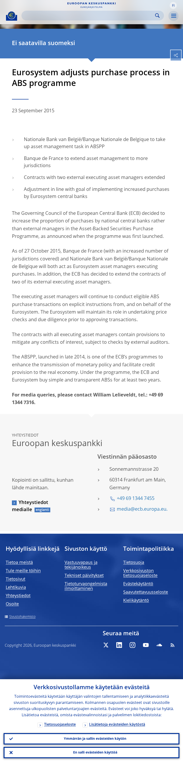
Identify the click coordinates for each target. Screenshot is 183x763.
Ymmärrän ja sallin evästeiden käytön (95, 738)
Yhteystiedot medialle (30, 506)
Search (157, 15)
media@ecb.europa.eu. (142, 509)
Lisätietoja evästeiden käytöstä (117, 725)
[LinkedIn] (119, 645)
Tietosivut (15, 579)
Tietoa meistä (19, 562)
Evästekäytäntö (138, 584)
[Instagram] (132, 645)
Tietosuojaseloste (60, 725)
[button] (173, 5)
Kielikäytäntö (136, 600)
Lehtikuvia (16, 587)
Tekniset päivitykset (84, 576)
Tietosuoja (133, 562)
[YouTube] (146, 645)
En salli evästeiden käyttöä (95, 752)
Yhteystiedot (18, 596)
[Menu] (173, 16)
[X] (106, 645)
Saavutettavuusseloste (145, 592)
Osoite (12, 604)
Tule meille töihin (23, 571)
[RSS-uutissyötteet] (172, 645)
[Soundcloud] (159, 645)
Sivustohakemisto (22, 616)
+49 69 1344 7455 (135, 498)
